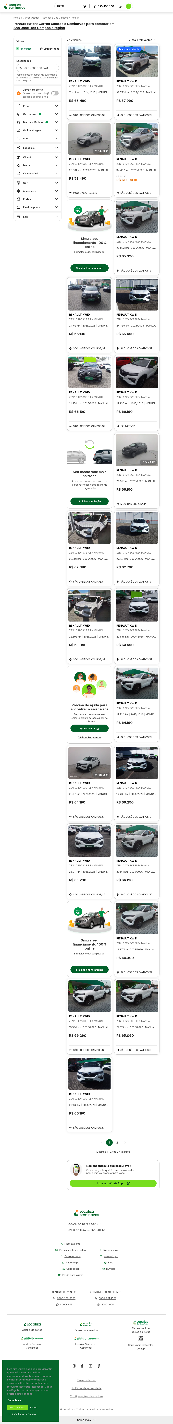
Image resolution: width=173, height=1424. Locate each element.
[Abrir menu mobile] (166, 6)
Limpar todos (51, 48)
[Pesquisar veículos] (128, 6)
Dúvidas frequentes (89, 737)
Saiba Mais (14, 1400)
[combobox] (69, 6)
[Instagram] (74, 1366)
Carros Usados (31, 17)
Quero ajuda (87, 728)
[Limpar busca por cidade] (120, 6)
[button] (64, 1304)
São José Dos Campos (55, 17)
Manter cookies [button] (17, 1407)
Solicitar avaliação (89, 501)
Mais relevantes (142, 40)
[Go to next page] (124, 1142)
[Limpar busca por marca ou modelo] (84, 6)
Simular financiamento (89, 268)
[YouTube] (91, 1366)
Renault (75, 17)
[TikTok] (82, 1366)
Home (17, 17)
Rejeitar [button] (34, 1407)
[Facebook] (99, 1366)
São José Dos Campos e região (39, 28)
